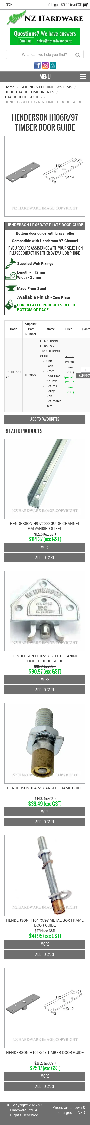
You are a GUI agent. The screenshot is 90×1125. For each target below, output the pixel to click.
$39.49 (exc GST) (45, 803)
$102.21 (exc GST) (45, 666)
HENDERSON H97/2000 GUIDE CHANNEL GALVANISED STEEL (45, 526)
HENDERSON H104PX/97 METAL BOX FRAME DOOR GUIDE (45, 923)
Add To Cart (45, 557)
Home (9, 86)
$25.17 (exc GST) (45, 1068)
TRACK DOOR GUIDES (23, 96)
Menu (45, 76)
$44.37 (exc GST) (45, 798)
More (45, 547)
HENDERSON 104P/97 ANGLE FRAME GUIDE (45, 787)
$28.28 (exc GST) (45, 1063)
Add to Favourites (45, 419)
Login (8, 4)
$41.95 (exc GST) (45, 936)
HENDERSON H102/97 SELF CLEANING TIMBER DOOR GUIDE (45, 658)
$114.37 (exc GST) (45, 539)
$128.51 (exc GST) (45, 534)
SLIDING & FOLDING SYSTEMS (46, 86)
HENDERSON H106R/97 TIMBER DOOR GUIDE (45, 1052)
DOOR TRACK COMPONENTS (29, 91)
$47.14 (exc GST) (45, 931)
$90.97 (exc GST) (45, 671)
